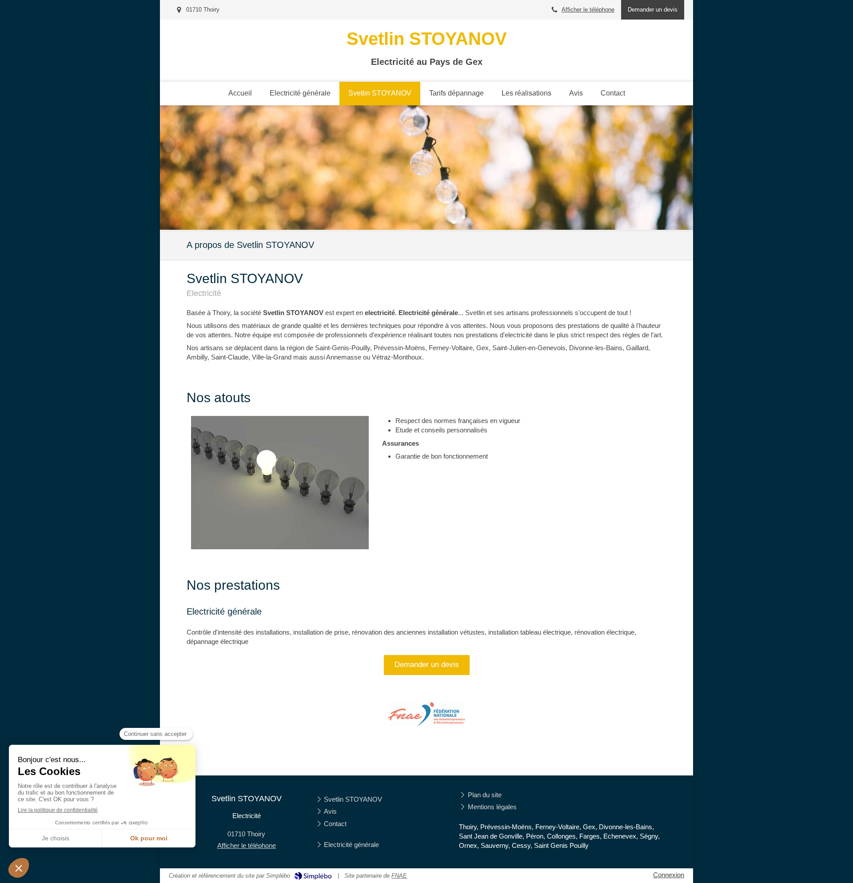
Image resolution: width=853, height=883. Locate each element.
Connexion (668, 875)
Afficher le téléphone (588, 9)
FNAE (399, 875)
